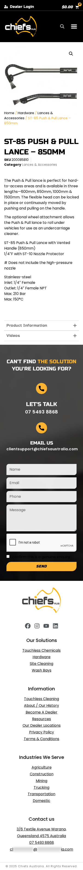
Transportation (41, 794)
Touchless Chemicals (41, 650)
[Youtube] (46, 626)
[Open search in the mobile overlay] (62, 26)
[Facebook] (28, 626)
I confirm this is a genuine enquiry (40, 556)
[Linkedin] (55, 626)
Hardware (26, 113)
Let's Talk (41, 404)
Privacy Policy (41, 732)
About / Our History (41, 705)
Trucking (41, 787)
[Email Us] (41, 427)
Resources (41, 719)
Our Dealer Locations (42, 725)
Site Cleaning (41, 663)
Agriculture (42, 767)
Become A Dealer (41, 712)
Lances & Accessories (39, 164)
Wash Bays (41, 670)
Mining (41, 780)
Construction (41, 774)
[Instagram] (37, 626)
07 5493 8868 (41, 842)
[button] (74, 26)
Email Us (41, 443)
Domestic (41, 800)
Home (9, 113)
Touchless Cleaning (41, 698)
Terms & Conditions (41, 739)
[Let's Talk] (41, 388)
